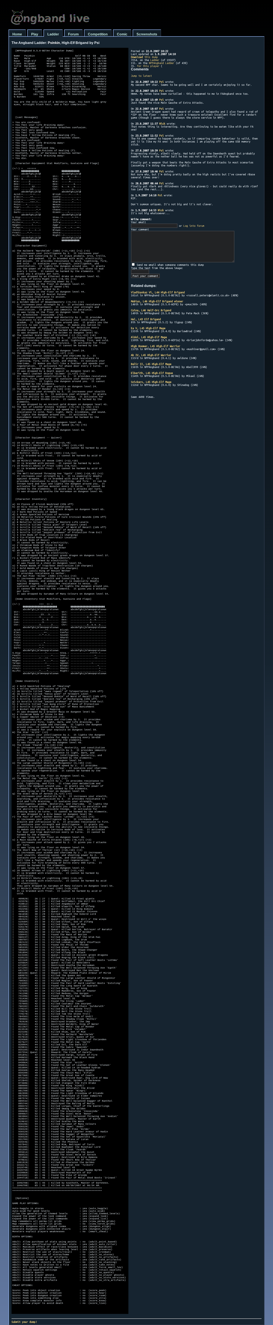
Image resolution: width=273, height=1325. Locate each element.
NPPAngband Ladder (161, 62)
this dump (144, 56)
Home (17, 34)
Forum (73, 34)
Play (34, 34)
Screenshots (146, 34)
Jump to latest (141, 75)
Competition (98, 34)
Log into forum (193, 225)
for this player (148, 65)
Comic (122, 34)
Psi (161, 81)
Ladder (53, 34)
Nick (162, 123)
